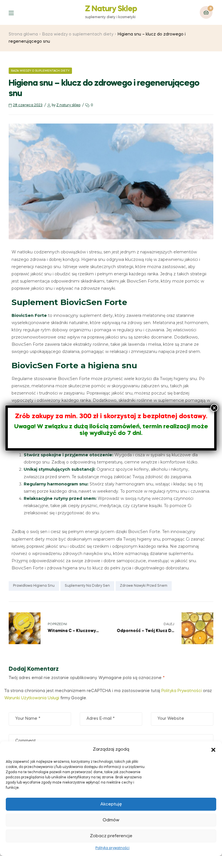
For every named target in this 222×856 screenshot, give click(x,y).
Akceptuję (111, 804)
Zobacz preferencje (111, 836)
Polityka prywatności (112, 848)
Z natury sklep (68, 105)
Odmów (111, 820)
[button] (213, 750)
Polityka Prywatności (181, 691)
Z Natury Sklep (111, 9)
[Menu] (15, 12)
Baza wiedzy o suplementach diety (77, 34)
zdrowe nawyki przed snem (143, 586)
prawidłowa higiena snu (34, 586)
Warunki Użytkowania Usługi (32, 698)
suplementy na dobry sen (87, 586)
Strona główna (23, 34)
